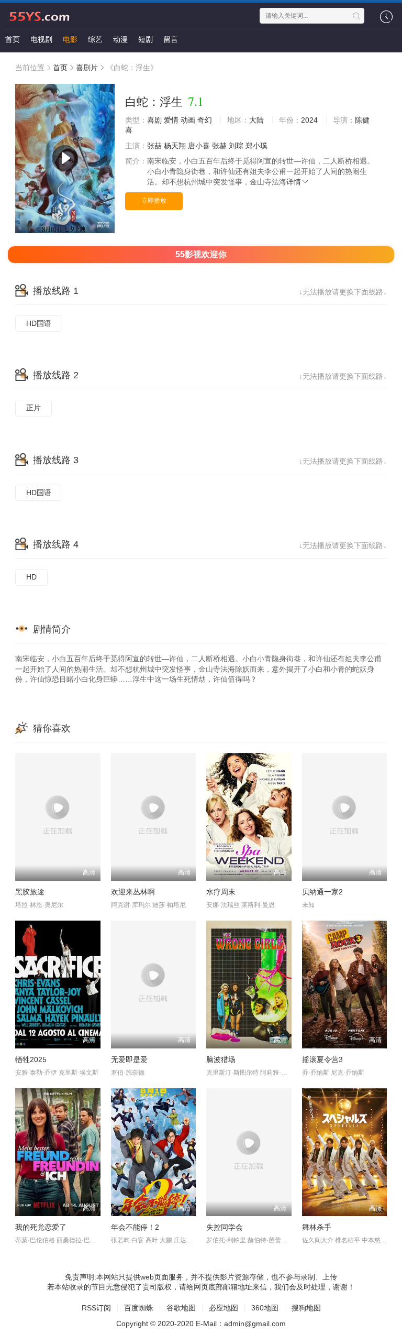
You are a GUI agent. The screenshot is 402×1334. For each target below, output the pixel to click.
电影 (70, 39)
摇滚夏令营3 (322, 1059)
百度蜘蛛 (138, 1308)
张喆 (154, 145)
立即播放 (153, 200)
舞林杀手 (316, 1227)
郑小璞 (256, 145)
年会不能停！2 (135, 1227)
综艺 (95, 39)
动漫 (120, 39)
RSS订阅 (96, 1308)
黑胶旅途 (29, 892)
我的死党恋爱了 (40, 1227)
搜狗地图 (306, 1308)
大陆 (256, 120)
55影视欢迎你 (201, 254)
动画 (188, 120)
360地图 (264, 1308)
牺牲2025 (31, 1059)
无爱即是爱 (129, 1059)
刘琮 (236, 145)
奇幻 (204, 120)
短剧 (145, 39)
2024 (309, 120)
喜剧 (154, 120)
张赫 (219, 145)
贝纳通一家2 (322, 892)
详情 (293, 182)
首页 (12, 39)
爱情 (171, 120)
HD (31, 577)
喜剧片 (87, 67)
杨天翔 (175, 145)
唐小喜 (199, 145)
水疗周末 (221, 892)
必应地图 (223, 1308)
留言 (170, 39)
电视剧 (41, 39)
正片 (33, 407)
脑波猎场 (221, 1059)
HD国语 (38, 323)
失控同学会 (224, 1227)
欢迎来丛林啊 (133, 892)
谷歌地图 (181, 1308)
